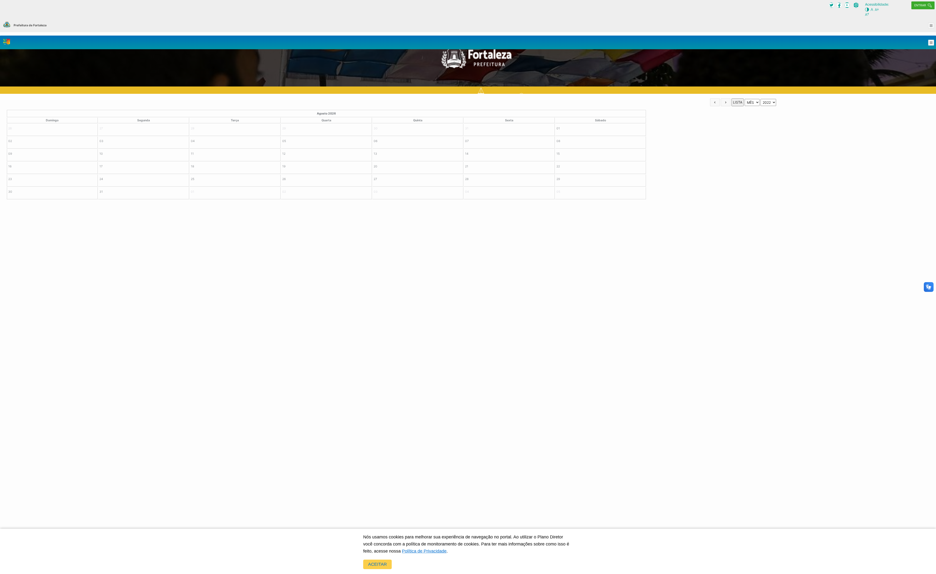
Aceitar (377, 564)
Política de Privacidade (424, 551)
